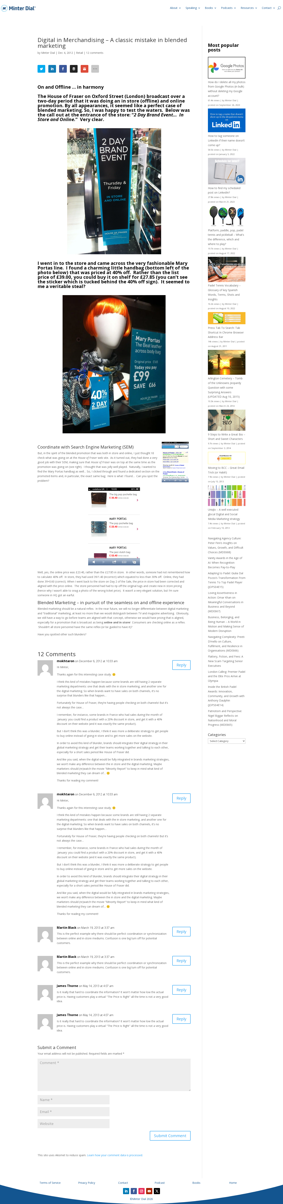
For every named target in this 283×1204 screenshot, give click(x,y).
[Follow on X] (157, 1191)
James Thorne (67, 986)
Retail (79, 53)
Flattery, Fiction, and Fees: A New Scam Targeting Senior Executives (225, 661)
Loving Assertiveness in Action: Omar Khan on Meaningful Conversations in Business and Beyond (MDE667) (225, 602)
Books (209, 8)
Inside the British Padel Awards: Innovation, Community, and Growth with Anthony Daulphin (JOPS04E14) (226, 696)
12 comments (94, 53)
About (174, 8)
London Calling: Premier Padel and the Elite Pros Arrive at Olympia (226, 676)
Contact (267, 8)
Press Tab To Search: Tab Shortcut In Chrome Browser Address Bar (226, 332)
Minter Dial (48, 53)
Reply (181, 665)
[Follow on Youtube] (149, 1191)
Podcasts (227, 8)
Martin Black (66, 927)
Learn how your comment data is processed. (115, 1155)
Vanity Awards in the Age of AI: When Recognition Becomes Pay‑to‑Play (225, 562)
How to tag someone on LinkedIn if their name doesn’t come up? (226, 140)
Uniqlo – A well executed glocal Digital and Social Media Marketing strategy (224, 514)
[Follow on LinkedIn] (126, 1191)
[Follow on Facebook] (134, 1191)
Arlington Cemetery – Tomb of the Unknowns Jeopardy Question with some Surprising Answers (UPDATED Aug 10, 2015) (225, 387)
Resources (247, 8)
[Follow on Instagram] (141, 1191)
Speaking (191, 8)
